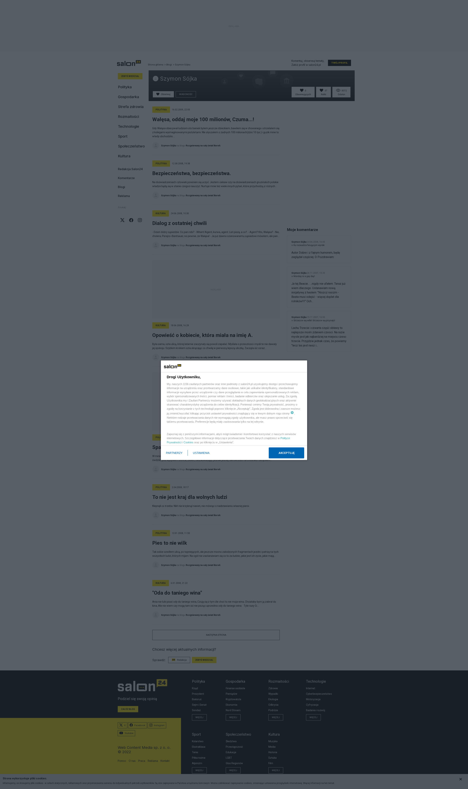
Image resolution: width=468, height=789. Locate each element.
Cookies (188, 442)
